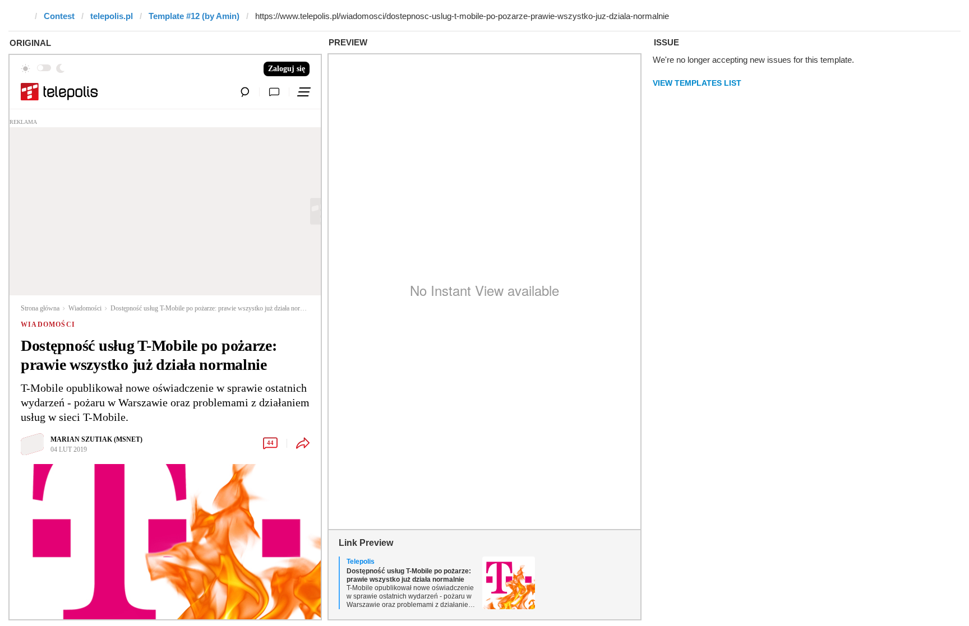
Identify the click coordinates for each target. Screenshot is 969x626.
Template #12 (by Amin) (194, 16)
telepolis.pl (111, 16)
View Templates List (697, 82)
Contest (59, 16)
